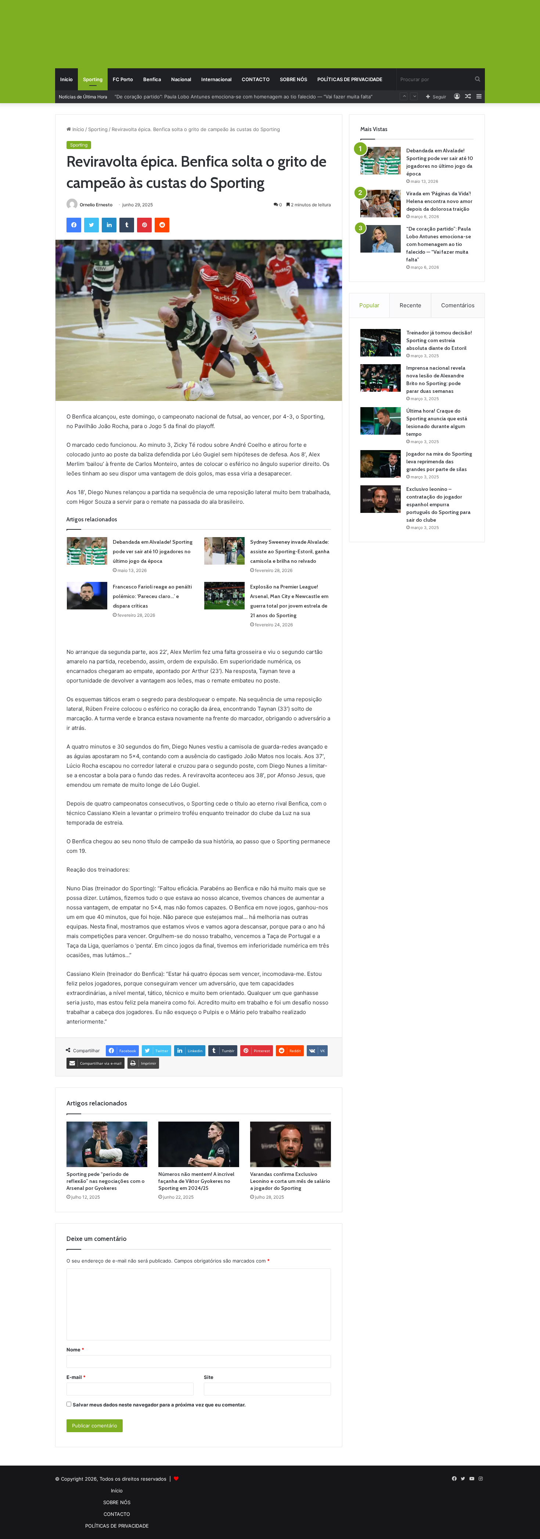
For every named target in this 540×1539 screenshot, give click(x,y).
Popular (369, 305)
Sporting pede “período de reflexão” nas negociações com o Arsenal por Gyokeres (105, 1181)
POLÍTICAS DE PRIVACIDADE (349, 79)
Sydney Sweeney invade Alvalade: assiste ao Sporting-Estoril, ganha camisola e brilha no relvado (290, 551)
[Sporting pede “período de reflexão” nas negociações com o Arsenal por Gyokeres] (106, 1144)
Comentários (458, 305)
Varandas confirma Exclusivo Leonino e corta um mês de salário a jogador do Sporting (290, 1181)
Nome (75, 1349)
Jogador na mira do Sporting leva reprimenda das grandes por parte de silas (439, 461)
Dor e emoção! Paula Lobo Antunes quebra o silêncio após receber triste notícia (206, 96)
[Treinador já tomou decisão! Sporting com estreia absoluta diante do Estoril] (380, 342)
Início (66, 79)
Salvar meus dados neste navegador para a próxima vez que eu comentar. (159, 1405)
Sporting (92, 79)
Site (208, 1377)
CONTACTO (256, 79)
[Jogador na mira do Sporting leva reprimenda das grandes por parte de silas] (380, 464)
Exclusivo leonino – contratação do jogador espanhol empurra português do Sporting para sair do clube (438, 504)
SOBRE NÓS (293, 79)
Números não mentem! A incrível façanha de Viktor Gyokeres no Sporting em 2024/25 (196, 1181)
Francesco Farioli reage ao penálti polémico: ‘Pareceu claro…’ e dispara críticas (152, 596)
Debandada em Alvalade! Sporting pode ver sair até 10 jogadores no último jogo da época (152, 551)
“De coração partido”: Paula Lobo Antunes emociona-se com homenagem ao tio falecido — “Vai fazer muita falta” (438, 244)
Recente (410, 305)
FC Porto (123, 79)
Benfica (152, 79)
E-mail (76, 1377)
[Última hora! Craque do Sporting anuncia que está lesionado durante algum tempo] (380, 421)
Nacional (181, 79)
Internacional (216, 79)
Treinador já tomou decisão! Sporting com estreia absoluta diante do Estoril (439, 340)
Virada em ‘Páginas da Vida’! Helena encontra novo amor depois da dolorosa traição (439, 201)
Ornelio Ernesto (96, 204)
